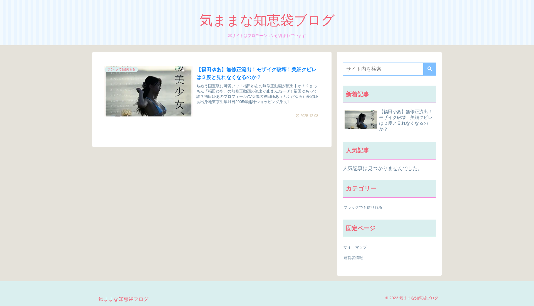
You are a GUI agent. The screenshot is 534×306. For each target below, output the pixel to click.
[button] (429, 69)
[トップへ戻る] (525, 297)
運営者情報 (353, 257)
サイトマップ (355, 247)
